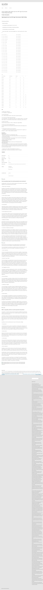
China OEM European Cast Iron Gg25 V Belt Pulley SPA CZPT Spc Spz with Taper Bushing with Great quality (37, 576)
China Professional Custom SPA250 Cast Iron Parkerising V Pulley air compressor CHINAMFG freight (37, 425)
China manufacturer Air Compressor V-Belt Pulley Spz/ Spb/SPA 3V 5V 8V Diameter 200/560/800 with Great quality (37, 567)
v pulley (15, 373)
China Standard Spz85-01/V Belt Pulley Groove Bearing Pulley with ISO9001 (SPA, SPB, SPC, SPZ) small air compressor (37, 477)
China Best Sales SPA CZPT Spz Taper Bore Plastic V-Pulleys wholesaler (10, 374)
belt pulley (24, 371)
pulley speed (23, 372)
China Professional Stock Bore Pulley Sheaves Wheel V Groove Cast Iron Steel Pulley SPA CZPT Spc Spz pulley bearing (37, 532)
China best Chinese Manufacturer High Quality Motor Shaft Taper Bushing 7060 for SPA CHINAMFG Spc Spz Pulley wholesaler (37, 507)
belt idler (17, 371)
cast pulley (37, 371)
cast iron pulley (28, 371)
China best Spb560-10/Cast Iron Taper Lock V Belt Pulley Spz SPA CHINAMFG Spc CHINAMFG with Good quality (37, 502)
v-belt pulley (17, 373)
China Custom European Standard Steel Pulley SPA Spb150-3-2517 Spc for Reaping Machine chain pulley (37, 545)
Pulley (14, 372)
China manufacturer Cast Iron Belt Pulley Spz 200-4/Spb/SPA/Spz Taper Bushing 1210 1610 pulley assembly (37, 583)
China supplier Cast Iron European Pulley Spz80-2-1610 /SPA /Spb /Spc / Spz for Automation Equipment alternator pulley (37, 526)
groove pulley (5, 372)
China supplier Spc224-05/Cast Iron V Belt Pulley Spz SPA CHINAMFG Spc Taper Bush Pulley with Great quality (37, 418)
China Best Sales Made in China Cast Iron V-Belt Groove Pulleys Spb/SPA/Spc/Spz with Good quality (37, 483)
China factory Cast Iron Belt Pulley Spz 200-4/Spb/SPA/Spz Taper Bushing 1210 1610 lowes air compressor (37, 510)
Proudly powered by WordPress (5, 588)
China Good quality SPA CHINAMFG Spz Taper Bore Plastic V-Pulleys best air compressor (37, 459)
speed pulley (36, 372)
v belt (38, 372)
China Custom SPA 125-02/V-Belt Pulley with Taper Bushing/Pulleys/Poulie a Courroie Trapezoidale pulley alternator (37, 529)
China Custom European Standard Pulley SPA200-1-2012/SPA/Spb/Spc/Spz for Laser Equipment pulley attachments (37, 564)
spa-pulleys (5, 4)
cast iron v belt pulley (32, 371)
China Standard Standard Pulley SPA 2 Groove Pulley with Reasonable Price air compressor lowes (37, 406)
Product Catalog (10, 371)
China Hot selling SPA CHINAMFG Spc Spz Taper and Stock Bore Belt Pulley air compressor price (37, 448)
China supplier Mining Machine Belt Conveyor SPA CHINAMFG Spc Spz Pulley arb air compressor (37, 451)
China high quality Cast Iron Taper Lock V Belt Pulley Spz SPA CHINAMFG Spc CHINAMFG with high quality (37, 491)
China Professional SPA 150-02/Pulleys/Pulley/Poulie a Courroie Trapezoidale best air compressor (36, 384)
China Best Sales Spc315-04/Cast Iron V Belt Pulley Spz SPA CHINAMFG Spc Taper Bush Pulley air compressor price (37, 456)
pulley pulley (19, 372)
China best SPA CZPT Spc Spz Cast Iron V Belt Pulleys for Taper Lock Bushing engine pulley (37, 537)
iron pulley (11, 372)
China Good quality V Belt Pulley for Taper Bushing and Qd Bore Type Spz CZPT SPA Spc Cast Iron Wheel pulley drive (37, 548)
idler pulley (8, 372)
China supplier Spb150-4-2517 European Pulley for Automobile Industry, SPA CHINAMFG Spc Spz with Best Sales (37, 480)
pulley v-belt (29, 372)
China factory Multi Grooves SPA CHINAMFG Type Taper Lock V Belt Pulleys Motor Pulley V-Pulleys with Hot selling (37, 387)
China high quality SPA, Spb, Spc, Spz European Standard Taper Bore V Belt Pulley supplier (36, 443)
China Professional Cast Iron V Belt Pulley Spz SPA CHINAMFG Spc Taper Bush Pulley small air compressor (37, 415)
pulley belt (16, 372)
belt (15, 371)
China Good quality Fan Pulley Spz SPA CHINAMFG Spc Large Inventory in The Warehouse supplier (37, 472)
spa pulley (32, 372)
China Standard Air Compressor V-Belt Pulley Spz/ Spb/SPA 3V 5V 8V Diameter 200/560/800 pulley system (37, 540)
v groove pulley (12, 373)
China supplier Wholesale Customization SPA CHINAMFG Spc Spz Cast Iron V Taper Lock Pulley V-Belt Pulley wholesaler (37, 465)
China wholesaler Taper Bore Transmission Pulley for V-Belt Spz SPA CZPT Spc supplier (32, 374)
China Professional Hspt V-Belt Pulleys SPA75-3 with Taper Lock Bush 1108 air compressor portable (37, 462)
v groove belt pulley (7, 373)
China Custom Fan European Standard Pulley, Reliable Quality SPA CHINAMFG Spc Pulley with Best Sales (37, 428)
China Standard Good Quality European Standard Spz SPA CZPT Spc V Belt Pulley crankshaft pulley (37, 523)
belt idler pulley (21, 371)
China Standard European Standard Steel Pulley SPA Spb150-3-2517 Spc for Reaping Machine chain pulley (37, 559)
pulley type (26, 372)
